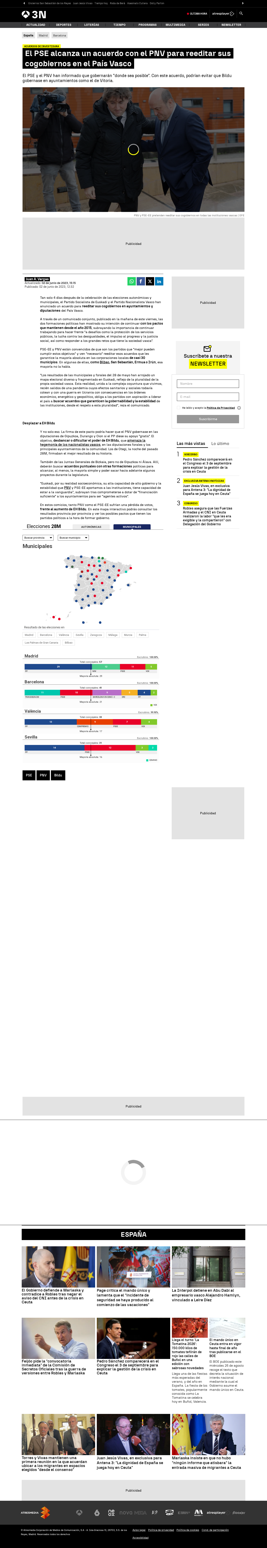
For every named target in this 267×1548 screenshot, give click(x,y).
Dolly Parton (157, 3)
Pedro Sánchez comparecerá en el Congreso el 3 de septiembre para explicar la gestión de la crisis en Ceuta (207, 465)
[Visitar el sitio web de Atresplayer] (219, 1513)
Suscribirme (208, 419)
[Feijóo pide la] (58, 1338)
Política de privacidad (161, 1530)
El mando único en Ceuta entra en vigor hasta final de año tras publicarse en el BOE (225, 1348)
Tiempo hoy (101, 3)
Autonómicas (91, 526)
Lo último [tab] (220, 443)
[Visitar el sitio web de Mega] (140, 1513)
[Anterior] (24, 3)
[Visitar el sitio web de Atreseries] (155, 1513)
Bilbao (104, 362)
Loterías (91, 25)
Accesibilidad (140, 1537)
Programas (148, 25)
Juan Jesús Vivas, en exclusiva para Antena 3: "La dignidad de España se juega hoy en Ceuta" (206, 490)
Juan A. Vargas (37, 279)
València (64, 634)
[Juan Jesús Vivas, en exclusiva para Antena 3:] (133, 1434)
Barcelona (59, 35)
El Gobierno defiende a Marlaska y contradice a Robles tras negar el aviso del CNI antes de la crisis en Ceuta (53, 1296)
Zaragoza (96, 634)
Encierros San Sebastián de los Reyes (49, 3)
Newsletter (231, 25)
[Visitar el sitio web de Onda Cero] (169, 1513)
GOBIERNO (190, 454)
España (133, 1234)
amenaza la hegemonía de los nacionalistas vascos (92, 442)
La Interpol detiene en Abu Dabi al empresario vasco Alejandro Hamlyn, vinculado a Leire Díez (206, 1295)
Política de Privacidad (221, 407)
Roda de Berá (117, 3)
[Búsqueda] (241, 14)
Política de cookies (187, 1530)
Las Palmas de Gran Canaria (41, 642)
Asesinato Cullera (137, 3)
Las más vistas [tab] (191, 443)
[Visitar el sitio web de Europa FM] (184, 1513)
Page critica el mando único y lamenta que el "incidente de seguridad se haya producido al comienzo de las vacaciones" (125, 1297)
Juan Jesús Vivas (82, 3)
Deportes (63, 25)
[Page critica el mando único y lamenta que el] (133, 1267)
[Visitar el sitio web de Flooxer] (239, 1513)
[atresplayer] (223, 14)
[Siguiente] (243, 3)
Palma (142, 634)
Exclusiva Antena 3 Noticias (204, 480)
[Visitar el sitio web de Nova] (126, 1513)
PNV (67, 488)
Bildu (58, 775)
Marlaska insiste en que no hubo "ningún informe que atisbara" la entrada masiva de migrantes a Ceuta (206, 1463)
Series (203, 25)
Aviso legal (139, 1530)
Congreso (191, 503)
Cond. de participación (215, 1530)
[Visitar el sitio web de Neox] (111, 1513)
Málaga (112, 634)
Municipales (132, 526)
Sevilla (79, 634)
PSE (29, 775)
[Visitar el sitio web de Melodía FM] (198, 1513)
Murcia (128, 634)
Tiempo (119, 25)
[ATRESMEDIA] (35, 1513)
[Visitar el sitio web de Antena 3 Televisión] (82, 1513)
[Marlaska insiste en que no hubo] (208, 1434)
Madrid (43, 35)
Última (198, 13)
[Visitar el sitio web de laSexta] (97, 1513)
